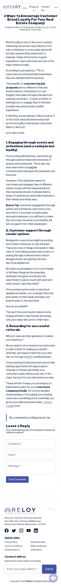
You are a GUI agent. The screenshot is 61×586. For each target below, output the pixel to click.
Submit (49, 569)
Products (34, 7)
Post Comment (17, 479)
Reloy (29, 581)
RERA (29, 357)
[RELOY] (30, 511)
